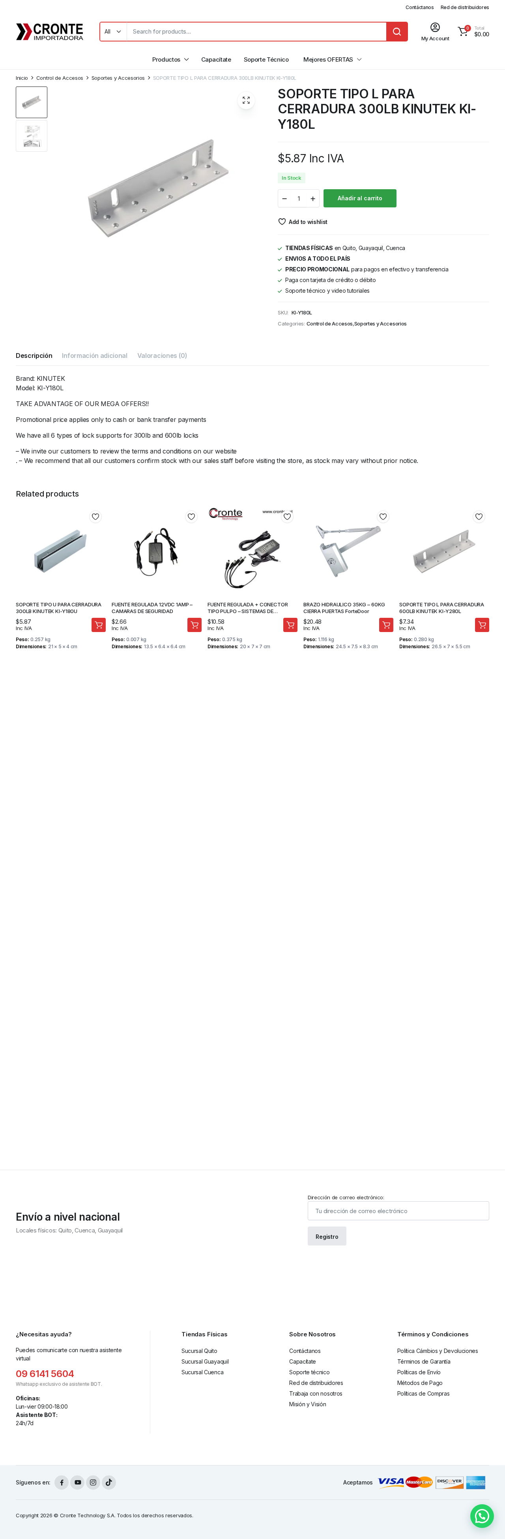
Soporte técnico (309, 1372)
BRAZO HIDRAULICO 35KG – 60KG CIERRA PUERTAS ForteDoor (344, 607)
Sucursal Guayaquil (204, 1361)
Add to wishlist (308, 221)
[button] (472, 31)
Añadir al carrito (360, 198)
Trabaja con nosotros (315, 1393)
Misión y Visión (307, 1404)
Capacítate (216, 59)
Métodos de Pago (420, 1382)
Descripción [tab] (34, 355)
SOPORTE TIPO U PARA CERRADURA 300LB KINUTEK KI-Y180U (58, 607)
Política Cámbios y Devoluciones (437, 1350)
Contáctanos (420, 7)
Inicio (22, 78)
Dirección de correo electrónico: (346, 1197)
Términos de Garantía (424, 1361)
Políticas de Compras (423, 1393)
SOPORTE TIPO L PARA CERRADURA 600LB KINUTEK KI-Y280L (441, 607)
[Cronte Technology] (50, 31)
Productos (166, 59)
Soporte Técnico (266, 59)
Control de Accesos (59, 78)
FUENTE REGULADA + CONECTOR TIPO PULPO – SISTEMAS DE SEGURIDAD (248, 611)
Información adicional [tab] (94, 355)
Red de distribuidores (465, 7)
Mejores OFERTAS (328, 59)
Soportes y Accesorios (118, 78)
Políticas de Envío (419, 1372)
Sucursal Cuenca (202, 1372)
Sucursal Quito (199, 1350)
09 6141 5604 (45, 1373)
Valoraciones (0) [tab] (162, 355)
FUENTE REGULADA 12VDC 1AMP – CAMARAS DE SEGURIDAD (152, 607)
